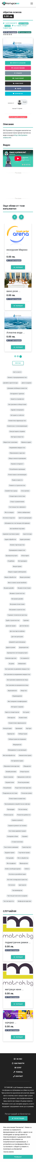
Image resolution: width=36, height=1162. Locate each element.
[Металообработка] (10, 758)
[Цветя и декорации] (26, 520)
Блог (19, 1068)
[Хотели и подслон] (10, 520)
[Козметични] (24, 720)
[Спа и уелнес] (26, 493)
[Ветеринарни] (23, 564)
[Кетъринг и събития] (18, 418)
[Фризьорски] (24, 866)
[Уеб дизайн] (10, 861)
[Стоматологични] (18, 844)
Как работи (19, 1063)
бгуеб (24, 102)
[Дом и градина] (27, 385)
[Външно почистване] (24, 591)
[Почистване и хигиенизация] (18, 477)
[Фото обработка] (23, 861)
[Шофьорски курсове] (25, 904)
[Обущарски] (28, 769)
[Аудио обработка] (11, 542)
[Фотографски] (12, 866)
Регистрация (19, 1118)
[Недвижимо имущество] (18, 450)
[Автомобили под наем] (18, 531)
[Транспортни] (27, 850)
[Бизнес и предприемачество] (18, 380)
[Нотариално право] (18, 763)
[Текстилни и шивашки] (12, 850)
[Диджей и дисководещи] (18, 645)
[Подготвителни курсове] (24, 790)
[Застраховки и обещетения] (18, 407)
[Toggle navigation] (31, 3)
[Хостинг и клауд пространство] (18, 882)
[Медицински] (18, 747)
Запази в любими (19, 68)
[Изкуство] (25, 693)
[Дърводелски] (24, 650)
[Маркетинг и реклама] (11, 445)
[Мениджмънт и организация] (18, 753)
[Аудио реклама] (25, 542)
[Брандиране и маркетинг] (18, 553)
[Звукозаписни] (13, 693)
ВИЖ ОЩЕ (18, 363)
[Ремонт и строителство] (18, 488)
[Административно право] (12, 537)
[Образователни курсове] (12, 769)
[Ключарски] (12, 720)
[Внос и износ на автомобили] (18, 585)
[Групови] (26, 623)
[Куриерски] (11, 736)
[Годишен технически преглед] (18, 618)
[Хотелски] (12, 888)
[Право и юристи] (18, 483)
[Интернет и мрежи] (18, 709)
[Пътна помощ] (23, 812)
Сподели (19, 73)
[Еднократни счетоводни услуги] (18, 655)
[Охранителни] (10, 785)
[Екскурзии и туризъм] (18, 396)
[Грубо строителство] (13, 623)
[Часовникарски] (18, 893)
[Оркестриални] (9, 780)
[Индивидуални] (18, 699)
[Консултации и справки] (18, 434)
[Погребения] (8, 790)
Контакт (19, 1076)
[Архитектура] (28, 537)
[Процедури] (11, 812)
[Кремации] (19, 731)
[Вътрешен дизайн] (18, 601)
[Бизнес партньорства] (18, 547)
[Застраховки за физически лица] (18, 682)
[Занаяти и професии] (18, 402)
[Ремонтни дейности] (24, 817)
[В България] (26, 558)
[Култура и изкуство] (18, 439)
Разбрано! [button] (18, 1157)
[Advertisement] (18, 186)
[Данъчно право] (11, 628)
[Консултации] (8, 731)
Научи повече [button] (9, 1152)
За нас (19, 1059)
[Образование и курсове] (18, 456)
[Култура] (29, 731)
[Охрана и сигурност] (18, 466)
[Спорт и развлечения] (18, 504)
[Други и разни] (11, 650)
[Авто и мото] (18, 375)
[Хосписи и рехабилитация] (18, 877)
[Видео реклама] (26, 580)
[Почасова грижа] (27, 796)
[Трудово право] (10, 855)
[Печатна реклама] (24, 785)
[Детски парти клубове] (18, 634)
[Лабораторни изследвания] (18, 742)
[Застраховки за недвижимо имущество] (18, 677)
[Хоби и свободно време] (13, 871)
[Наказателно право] (26, 758)
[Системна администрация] (18, 834)
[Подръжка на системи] (11, 796)
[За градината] (25, 661)
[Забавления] (22, 666)
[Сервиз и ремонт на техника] (18, 828)
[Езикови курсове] (11, 661)
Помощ (19, 1072)
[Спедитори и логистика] (18, 499)
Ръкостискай (19, 78)
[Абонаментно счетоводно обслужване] (18, 526)
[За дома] (12, 666)
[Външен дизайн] (9, 591)
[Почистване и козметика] (18, 801)
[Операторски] (25, 774)
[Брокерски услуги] (12, 558)
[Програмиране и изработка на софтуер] (18, 807)
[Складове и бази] (13, 839)
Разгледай (19, 267)
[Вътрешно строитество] (18, 612)
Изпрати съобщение (19, 63)
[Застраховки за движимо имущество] (18, 672)
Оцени (19, 88)
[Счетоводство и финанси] (18, 510)
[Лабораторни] (23, 736)
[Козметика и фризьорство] (18, 423)
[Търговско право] (24, 855)
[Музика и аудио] (27, 445)
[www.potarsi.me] (11, 3)
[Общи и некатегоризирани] (18, 461)
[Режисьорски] (9, 817)
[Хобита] (27, 871)
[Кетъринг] (27, 715)
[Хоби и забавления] (24, 515)
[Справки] (25, 839)
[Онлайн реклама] (11, 774)
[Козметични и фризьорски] (18, 726)
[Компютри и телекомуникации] (18, 429)
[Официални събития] (24, 780)
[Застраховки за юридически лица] (18, 688)
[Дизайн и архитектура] (11, 385)
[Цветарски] (23, 888)
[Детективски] (24, 628)
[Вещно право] (18, 569)
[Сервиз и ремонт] (18, 823)
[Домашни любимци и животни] (18, 391)
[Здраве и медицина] (18, 412)
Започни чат (19, 93)
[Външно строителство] (18, 596)
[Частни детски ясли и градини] (18, 898)
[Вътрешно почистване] (18, 607)
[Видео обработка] (11, 580)
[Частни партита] (9, 904)
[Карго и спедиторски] (13, 715)
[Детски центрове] (18, 639)
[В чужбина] (12, 564)
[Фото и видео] (10, 515)
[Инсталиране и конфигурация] (18, 704)
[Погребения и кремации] (18, 472)
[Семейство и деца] (12, 493)
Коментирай (19, 83)
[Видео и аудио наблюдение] (18, 574)
